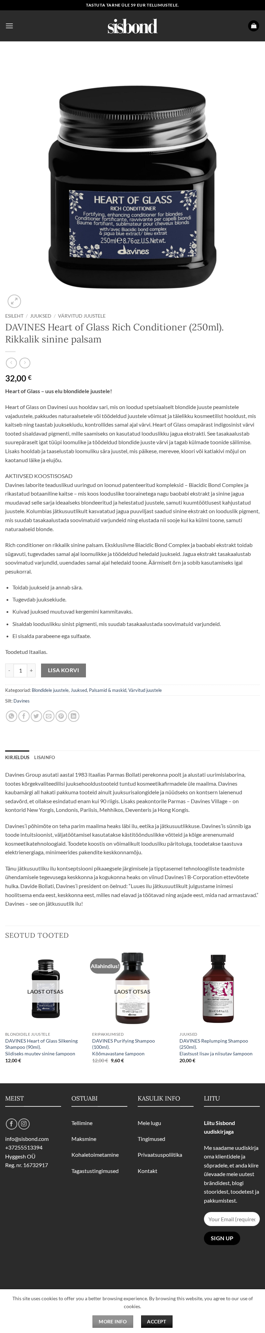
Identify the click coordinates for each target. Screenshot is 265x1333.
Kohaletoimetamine (95, 1154)
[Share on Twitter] (36, 716)
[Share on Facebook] (24, 716)
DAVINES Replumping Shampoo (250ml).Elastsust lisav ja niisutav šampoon (216, 1047)
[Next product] (11, 363)
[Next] (259, 1015)
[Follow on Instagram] (24, 1124)
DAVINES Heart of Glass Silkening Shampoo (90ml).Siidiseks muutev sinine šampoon (41, 1047)
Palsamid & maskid (107, 690)
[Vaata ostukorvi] (253, 26)
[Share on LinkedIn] (73, 716)
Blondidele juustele (50, 690)
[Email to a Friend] (49, 716)
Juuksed (40, 316)
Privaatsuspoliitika (160, 1154)
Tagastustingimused (95, 1170)
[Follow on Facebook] (11, 1124)
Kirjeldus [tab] (17, 757)
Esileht (14, 316)
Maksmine (83, 1138)
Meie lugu (149, 1123)
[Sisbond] (132, 26)
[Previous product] (24, 363)
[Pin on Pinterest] (61, 716)
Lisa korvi (63, 670)
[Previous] (5, 1015)
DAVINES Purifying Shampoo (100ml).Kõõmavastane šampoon (123, 1047)
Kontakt (147, 1170)
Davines (21, 701)
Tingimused (151, 1138)
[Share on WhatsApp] (11, 716)
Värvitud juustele (82, 316)
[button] (9, 25)
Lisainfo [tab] (44, 757)
